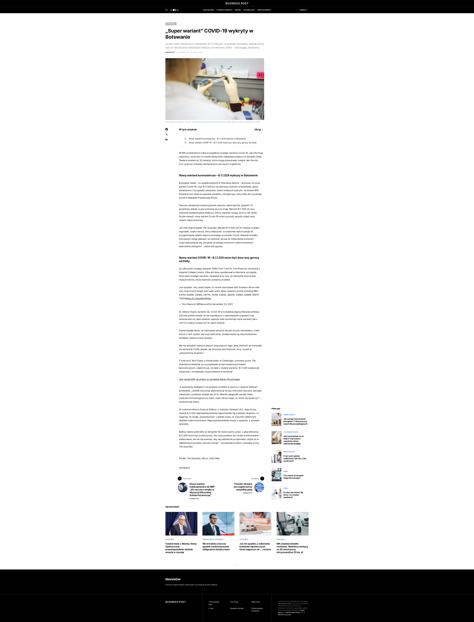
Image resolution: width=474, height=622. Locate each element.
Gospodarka (171, 23)
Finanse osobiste (289, 414)
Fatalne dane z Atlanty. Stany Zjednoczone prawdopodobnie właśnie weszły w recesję (181, 548)
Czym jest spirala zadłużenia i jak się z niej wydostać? (294, 458)
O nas (211, 608)
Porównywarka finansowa (257, 609)
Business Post (237, 3)
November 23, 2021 (222, 304)
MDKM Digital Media (293, 612)
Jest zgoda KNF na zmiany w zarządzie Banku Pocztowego (209, 379)
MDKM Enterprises (284, 615)
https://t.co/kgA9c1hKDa (198, 298)
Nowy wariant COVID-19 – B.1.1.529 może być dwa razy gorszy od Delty (223, 142)
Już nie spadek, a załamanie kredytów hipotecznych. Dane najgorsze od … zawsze (255, 546)
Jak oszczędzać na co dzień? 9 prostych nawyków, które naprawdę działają (293, 440)
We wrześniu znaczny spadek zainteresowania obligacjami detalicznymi (216, 546)
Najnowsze (255, 602)
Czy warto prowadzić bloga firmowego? (293, 476)
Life (284, 432)
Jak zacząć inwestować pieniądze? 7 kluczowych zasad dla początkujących (295, 421)
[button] (166, 10)
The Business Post (214, 603)
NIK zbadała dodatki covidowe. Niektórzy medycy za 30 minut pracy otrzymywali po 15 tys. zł (292, 548)
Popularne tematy (237, 608)
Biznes (285, 471)
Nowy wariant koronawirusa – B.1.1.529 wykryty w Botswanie (217, 138)
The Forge (234, 602)
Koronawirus (184, 468)
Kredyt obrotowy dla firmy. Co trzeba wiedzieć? (293, 495)
